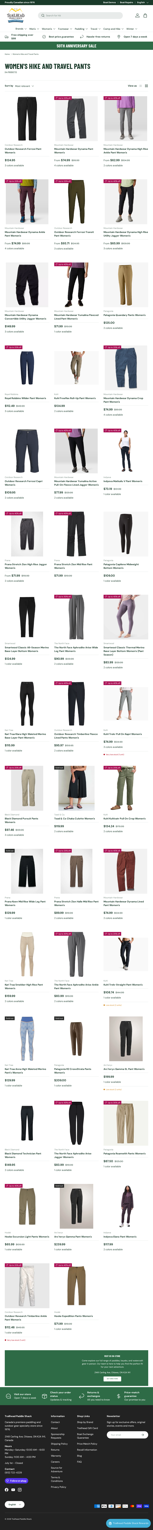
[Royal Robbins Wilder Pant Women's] (27, 367)
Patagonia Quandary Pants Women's (125, 315)
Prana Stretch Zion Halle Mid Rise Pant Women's (76, 903)
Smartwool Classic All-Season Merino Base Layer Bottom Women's (27, 649)
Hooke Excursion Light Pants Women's (27, 1236)
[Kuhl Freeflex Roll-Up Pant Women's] (76, 367)
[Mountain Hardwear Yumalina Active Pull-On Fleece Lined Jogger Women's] (76, 451)
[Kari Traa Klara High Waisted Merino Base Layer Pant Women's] (27, 703)
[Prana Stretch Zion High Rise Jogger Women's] (27, 534)
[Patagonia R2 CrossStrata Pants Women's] (76, 1038)
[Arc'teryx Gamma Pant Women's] (76, 1206)
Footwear (63, 28)
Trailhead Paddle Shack (22, 1519)
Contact (55, 1422)
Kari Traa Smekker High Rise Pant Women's (24, 986)
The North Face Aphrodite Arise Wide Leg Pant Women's (76, 649)
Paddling (79, 28)
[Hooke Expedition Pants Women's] (76, 1285)
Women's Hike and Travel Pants (26, 54)
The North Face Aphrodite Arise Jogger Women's (72, 1155)
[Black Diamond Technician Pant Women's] (27, 1123)
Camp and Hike (111, 28)
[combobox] (80, 15)
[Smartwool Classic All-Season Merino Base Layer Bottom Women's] (27, 617)
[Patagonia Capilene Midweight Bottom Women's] (126, 534)
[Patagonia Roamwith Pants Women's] (126, 1123)
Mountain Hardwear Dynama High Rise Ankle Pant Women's (126, 150)
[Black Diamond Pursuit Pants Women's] (27, 788)
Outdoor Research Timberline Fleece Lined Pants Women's (76, 736)
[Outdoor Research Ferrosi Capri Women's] (27, 451)
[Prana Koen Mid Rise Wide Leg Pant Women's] (27, 871)
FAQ (79, 1461)
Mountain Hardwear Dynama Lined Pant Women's (124, 903)
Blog (79, 1455)
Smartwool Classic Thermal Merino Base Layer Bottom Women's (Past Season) (124, 651)
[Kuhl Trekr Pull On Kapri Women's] (126, 703)
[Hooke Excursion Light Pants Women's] (27, 1206)
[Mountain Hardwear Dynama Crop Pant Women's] (126, 367)
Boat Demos (109, 2)
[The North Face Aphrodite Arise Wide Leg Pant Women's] (76, 617)
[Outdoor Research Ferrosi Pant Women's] (27, 118)
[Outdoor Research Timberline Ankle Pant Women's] (27, 1285)
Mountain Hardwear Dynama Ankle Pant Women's (25, 234)
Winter (130, 28)
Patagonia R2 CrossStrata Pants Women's (72, 1070)
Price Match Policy (87, 1443)
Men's (32, 28)
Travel (94, 28)
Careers (55, 1461)
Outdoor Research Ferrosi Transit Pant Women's (74, 234)
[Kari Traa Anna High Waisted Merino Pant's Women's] (27, 1038)
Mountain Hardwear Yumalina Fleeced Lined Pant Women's (76, 317)
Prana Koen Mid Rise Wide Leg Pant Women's (25, 903)
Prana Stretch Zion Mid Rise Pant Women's (73, 566)
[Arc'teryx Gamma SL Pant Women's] (126, 1038)
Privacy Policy (58, 1487)
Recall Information (87, 1449)
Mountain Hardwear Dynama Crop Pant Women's (123, 400)
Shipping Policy (59, 1443)
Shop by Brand (85, 1422)
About (54, 1428)
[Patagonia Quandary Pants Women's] (126, 284)
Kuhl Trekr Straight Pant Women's (123, 984)
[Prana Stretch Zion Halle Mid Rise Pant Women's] (76, 871)
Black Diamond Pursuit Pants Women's (21, 820)
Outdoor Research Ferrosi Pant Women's (23, 150)
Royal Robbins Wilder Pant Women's (25, 398)
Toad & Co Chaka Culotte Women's (74, 818)
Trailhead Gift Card (87, 1428)
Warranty (56, 1455)
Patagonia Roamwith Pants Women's (125, 1153)
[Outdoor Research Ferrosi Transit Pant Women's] (76, 201)
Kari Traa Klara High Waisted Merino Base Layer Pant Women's (25, 736)
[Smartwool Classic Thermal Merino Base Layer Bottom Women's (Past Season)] (126, 617)
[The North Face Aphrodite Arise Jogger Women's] (76, 1123)
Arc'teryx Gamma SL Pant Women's (124, 1069)
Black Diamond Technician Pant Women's (23, 1155)
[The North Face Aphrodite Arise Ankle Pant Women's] (76, 954)
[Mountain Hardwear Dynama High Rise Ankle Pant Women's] (126, 118)
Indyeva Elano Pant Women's (120, 1236)
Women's (47, 28)
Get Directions (112, 1379)
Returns (55, 1449)
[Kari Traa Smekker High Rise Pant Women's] (27, 954)
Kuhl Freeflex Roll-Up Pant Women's (75, 398)
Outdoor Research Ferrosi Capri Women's (23, 483)
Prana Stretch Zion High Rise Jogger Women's (26, 566)
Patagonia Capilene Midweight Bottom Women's (121, 566)
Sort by (9, 85)
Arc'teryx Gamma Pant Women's (73, 1236)
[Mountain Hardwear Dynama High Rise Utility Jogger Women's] (126, 201)
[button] (145, 15)
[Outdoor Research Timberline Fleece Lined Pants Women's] (76, 703)
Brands (19, 28)
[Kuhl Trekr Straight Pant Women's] (126, 954)
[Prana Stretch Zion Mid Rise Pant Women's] (76, 534)
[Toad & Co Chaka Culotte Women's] (76, 788)
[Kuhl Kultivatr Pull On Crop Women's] (126, 788)
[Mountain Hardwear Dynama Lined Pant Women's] (126, 871)
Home (7, 54)
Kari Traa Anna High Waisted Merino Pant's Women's (25, 1070)
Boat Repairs (126, 2)
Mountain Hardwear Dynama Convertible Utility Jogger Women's (25, 317)
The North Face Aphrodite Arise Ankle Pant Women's (76, 986)
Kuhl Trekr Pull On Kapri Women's (123, 734)
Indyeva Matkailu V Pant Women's (123, 481)
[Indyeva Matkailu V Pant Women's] (126, 451)
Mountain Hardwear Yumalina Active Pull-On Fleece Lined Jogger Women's (76, 483)
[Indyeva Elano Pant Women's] (126, 1206)
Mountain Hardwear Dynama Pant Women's (73, 150)
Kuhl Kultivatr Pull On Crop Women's (125, 818)
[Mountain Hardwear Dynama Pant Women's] (76, 118)
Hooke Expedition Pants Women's (73, 1316)
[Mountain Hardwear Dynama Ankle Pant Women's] (27, 201)
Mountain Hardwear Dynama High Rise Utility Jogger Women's (126, 234)
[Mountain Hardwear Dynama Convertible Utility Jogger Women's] (27, 284)
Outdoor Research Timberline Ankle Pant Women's (26, 1317)
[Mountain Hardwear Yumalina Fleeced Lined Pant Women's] (76, 284)
